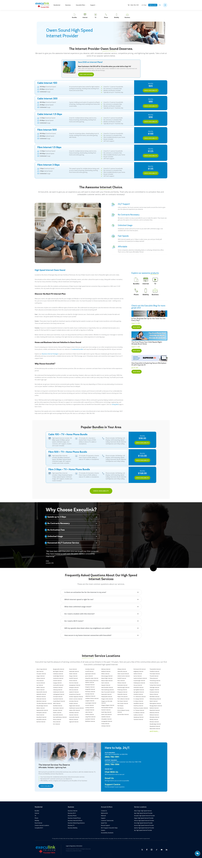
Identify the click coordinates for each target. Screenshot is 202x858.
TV (35, 815)
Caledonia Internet (58, 673)
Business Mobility (72, 828)
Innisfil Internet (89, 671)
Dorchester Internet (58, 708)
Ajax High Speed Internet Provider (143, 813)
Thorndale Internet (155, 673)
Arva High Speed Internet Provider (143, 823)
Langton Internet (89, 700)
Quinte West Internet (123, 714)
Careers (103, 830)
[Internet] (85, 16)
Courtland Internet (58, 699)
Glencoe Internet (73, 689)
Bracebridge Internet (42, 705)
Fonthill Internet (73, 678)
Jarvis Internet (89, 676)
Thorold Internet (154, 676)
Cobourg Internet (57, 689)
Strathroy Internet (138, 705)
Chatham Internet (57, 687)
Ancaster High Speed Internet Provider (144, 815)
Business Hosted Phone (74, 818)
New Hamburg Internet (107, 689)
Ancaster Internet (41, 673)
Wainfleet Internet (154, 696)
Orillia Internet (105, 723)
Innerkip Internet (89, 669)
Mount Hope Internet (107, 680)
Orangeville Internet (106, 721)
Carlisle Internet (57, 680)
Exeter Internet (73, 673)
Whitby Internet (154, 719)
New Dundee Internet (107, 687)
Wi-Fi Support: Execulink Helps (109, 828)
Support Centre (112, 784)
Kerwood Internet (90, 684)
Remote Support (105, 825)
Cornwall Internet (57, 696)
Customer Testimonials (107, 820)
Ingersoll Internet (73, 721)
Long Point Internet (90, 716)
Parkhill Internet (121, 678)
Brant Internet (40, 715)
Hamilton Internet (74, 712)
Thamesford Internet (155, 669)
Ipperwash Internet (90, 673)
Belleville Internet (41, 694)
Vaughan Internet (154, 689)
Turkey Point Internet (155, 685)
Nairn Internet (105, 683)
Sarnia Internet (138, 676)
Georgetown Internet (74, 685)
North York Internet (106, 714)
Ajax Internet (40, 671)
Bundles (37, 810)
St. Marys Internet (138, 701)
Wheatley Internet (154, 717)
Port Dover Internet (122, 701)
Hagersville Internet (74, 705)
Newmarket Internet (106, 696)
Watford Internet (154, 708)
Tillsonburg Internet (155, 680)
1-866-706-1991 (134, 5)
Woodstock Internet (155, 726)
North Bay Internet (106, 712)
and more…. (154, 731)
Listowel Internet (89, 710)
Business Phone (72, 815)
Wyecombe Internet (155, 728)
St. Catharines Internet (140, 696)
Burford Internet (41, 721)
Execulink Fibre (80, 5)
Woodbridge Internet (155, 724)
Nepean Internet (105, 685)
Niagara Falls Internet (107, 699)
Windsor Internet (154, 721)
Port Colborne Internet (123, 699)
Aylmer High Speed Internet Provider (144, 828)
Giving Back (115, 404)
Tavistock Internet (138, 719)
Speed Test (104, 823)
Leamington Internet (90, 703)
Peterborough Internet (123, 687)
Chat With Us (111, 771)
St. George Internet (139, 699)
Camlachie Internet (58, 678)
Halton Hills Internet (74, 710)
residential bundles (77, 349)
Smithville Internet (138, 687)
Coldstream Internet (58, 692)
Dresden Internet (57, 710)
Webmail (103, 815)
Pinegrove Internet (122, 692)
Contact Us (104, 810)
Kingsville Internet (90, 689)
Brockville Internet (41, 719)
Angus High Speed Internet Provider (143, 818)
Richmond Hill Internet (140, 669)
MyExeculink (152, 5)
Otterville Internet (122, 671)
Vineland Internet (154, 692)
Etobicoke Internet (74, 671)
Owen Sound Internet (123, 673)
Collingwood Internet (58, 694)
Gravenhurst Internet (74, 694)
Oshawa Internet (105, 726)
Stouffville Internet (138, 703)
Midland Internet (105, 671)
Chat (145, 5)
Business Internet (72, 810)
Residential (57, 5)
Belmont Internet (41, 696)
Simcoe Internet (138, 685)
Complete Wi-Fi (39, 828)
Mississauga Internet (106, 676)
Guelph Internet (73, 703)
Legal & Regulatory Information (74, 846)
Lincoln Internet (89, 705)
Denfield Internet (57, 705)
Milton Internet (105, 673)
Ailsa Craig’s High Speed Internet (143, 810)
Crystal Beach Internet (59, 701)
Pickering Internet (122, 689)
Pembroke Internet (122, 685)
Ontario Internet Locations (42, 825)
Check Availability (150, 90)
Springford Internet (139, 692)
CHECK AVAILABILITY (45, 786)
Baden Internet (41, 687)
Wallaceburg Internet (155, 699)
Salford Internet (138, 673)
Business (68, 5)
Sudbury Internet (138, 715)
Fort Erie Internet (73, 683)
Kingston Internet (90, 687)
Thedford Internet (154, 671)
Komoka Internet (89, 694)
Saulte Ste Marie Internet (140, 678)
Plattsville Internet (122, 694)
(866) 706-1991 (112, 756)
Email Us (109, 778)
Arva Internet (40, 680)
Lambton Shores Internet (91, 698)
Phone (36, 818)
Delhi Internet (56, 703)
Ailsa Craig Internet (42, 669)
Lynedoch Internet (90, 719)
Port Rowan (120, 705)
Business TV (71, 825)
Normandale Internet (107, 707)
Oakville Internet (105, 716)
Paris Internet (121, 680)
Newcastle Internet (106, 694)
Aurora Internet (41, 683)
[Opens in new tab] (142, 849)
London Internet (89, 714)
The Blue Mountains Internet (44, 703)
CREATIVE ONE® (77, 851)
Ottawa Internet (121, 669)
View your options (86, 74)
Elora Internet (56, 721)
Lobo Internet (88, 712)
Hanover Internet (73, 715)
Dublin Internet (57, 712)
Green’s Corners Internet (75, 699)
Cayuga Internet (57, 683)
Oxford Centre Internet (123, 676)
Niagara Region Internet (107, 705)
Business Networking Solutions (76, 823)
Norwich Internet (105, 710)
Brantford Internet (41, 717)
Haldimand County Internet (76, 708)
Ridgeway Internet (138, 671)
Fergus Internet (73, 676)
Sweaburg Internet (138, 717)
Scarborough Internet (139, 680)
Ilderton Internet (73, 719)
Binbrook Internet (41, 699)
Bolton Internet (41, 708)
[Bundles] (74, 16)
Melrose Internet (105, 669)
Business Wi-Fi (72, 813)
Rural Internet (38, 823)
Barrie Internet (40, 689)
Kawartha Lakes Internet (91, 678)
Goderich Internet (74, 692)
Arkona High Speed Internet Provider (144, 820)
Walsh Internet (153, 701)
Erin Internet (56, 724)
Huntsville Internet (74, 717)
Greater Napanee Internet (76, 696)
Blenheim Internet (41, 701)
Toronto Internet (154, 683)
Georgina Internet (74, 687)
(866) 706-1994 (112, 764)
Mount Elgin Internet (106, 678)
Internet (37, 813)
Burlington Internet (58, 671)
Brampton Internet (41, 712)
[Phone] (106, 16)
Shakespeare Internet (139, 683)
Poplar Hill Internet (122, 696)
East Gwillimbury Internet (60, 717)
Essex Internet (73, 669)
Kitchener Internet (90, 691)
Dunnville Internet (58, 715)
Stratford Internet (138, 694)
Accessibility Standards (107, 832)
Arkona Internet (41, 678)
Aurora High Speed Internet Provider (144, 825)
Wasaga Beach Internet (156, 705)
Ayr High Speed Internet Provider (143, 830)
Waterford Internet (155, 710)
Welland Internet (154, 715)
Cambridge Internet (58, 676)
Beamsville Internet (42, 692)
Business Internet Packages (50, 354)
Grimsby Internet (73, 701)
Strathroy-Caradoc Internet (141, 708)
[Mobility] (116, 16)
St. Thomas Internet (139, 710)
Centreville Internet (58, 685)
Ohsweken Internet (106, 719)
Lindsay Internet (89, 707)
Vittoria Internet (154, 694)
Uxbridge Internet (154, 687)
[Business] (127, 16)
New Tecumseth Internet (107, 692)
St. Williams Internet (139, 712)
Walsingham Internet (155, 703)
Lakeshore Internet (90, 696)
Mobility (37, 820)
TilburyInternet (154, 678)
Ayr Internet (40, 685)
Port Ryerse (120, 708)
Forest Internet (73, 680)
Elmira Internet (57, 719)
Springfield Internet (139, 689)
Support (92, 5)
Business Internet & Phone (75, 820)
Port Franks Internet (122, 703)
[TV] (95, 16)
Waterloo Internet (154, 712)
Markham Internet (90, 721)
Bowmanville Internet (42, 710)
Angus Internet (41, 676)
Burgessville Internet (58, 669)
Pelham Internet (121, 683)
